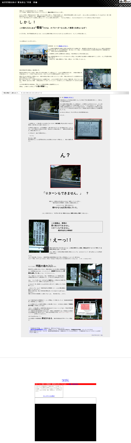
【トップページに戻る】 (49, 396)
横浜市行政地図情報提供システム (39, 329)
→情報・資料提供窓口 (73, 384)
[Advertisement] (65, 347)
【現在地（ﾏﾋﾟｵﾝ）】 (63, 46)
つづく (65, 380)
